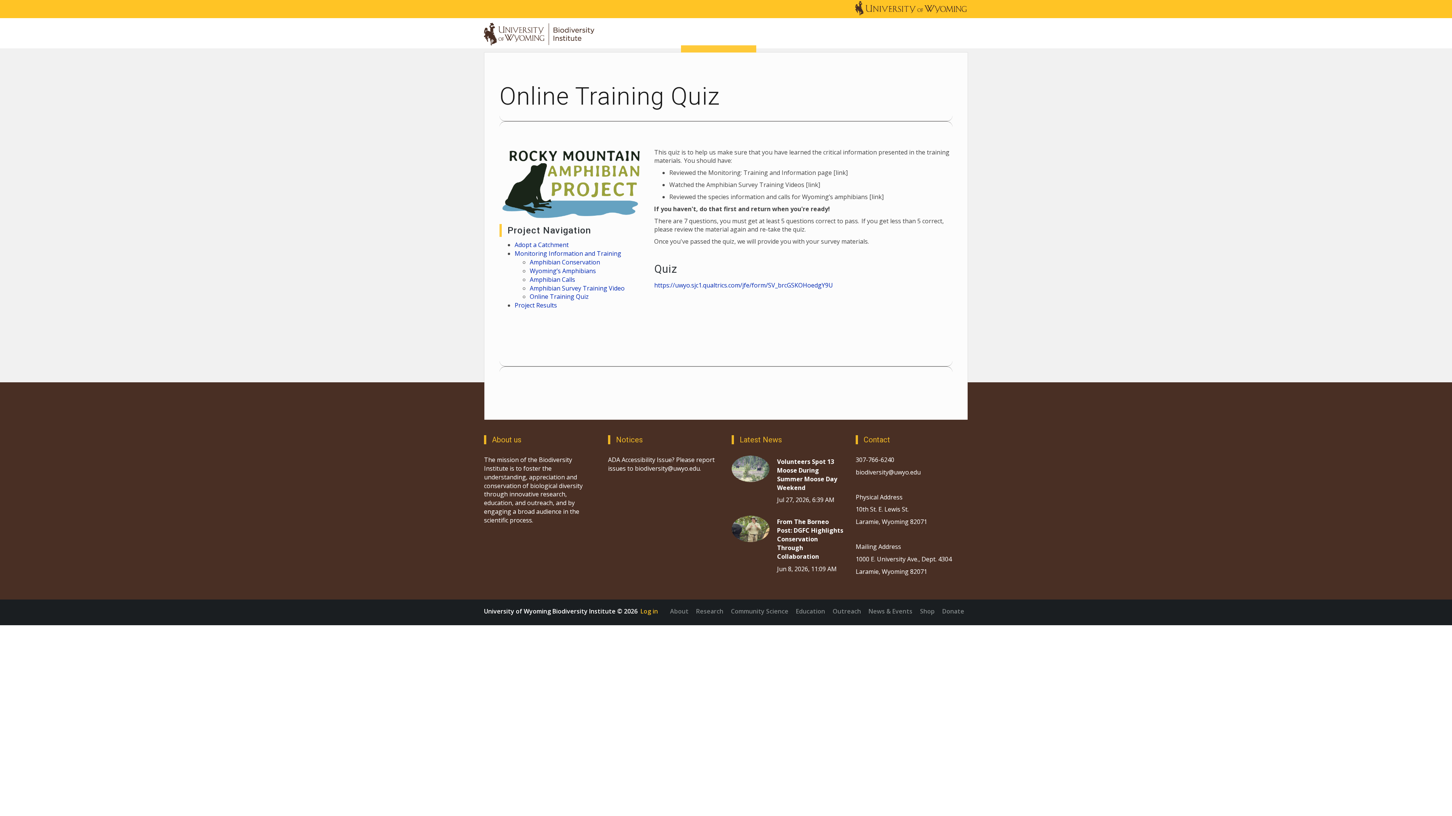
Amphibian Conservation (565, 262)
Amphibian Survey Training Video (577, 288)
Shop (927, 611)
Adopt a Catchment (542, 245)
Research (709, 611)
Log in (649, 611)
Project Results (536, 305)
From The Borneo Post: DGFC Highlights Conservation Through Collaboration (810, 539)
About (679, 611)
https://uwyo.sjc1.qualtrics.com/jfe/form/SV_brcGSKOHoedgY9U (743, 285)
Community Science (759, 611)
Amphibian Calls (552, 279)
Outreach (847, 611)
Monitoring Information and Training (568, 253)
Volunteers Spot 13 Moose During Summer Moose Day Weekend (807, 474)
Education (810, 611)
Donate (953, 611)
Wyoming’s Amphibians (563, 271)
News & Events (890, 611)
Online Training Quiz (559, 296)
